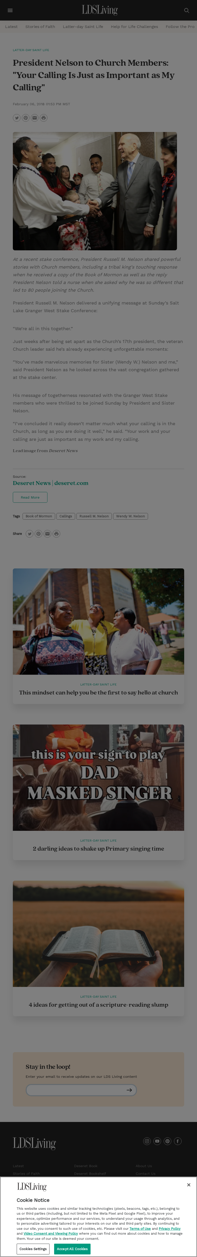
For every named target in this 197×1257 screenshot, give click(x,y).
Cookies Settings (33, 1249)
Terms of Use (140, 1229)
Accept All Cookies (72, 1249)
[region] (98, 1217)
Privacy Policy (170, 1229)
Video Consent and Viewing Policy (51, 1233)
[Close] (188, 1185)
